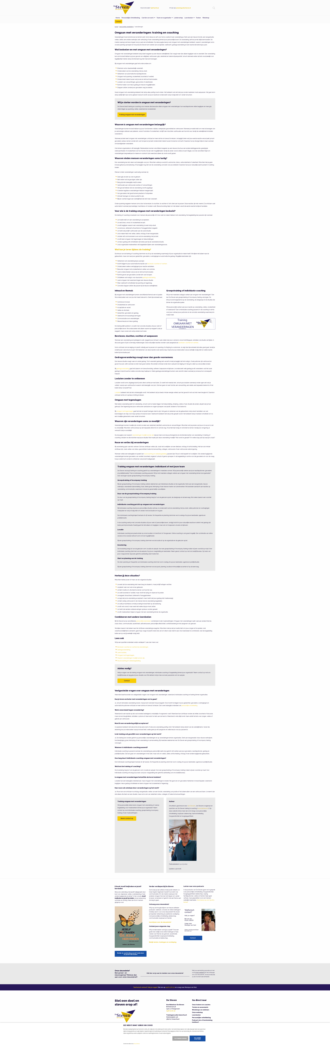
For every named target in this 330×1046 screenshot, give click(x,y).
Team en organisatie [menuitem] (163, 18)
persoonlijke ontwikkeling (126, 26)
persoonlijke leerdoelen (143, 621)
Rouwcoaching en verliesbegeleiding (129, 661)
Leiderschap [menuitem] (178, 18)
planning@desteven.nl (183, 8)
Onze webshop (197, 1012)
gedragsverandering (149, 277)
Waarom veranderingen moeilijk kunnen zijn (131, 658)
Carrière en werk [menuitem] (148, 18)
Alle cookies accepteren (197, 1038)
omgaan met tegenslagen (125, 411)
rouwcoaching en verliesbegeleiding (155, 454)
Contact (127, 681)
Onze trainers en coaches (201, 1004)
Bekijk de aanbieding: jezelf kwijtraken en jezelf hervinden (130, 953)
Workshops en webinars (200, 1010)
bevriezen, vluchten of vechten (157, 264)
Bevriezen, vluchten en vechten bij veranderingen (132, 647)
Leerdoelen (196, 1015)
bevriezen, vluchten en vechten (188, 342)
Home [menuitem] (118, 18)
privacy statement (137, 1043)
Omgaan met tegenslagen (125, 655)
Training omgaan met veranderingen (132, 114)
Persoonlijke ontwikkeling (201, 1017)
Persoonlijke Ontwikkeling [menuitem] (131, 18)
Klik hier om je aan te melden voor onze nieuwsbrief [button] (165, 973)
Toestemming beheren (180, 1038)
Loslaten (117, 392)
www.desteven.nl (203, 808)
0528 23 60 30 (155, 8)
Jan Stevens (191, 806)
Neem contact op (127, 818)
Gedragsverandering (123, 650)
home (116, 26)
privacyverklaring (200, 972)
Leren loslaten (121, 652)
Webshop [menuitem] (205, 18)
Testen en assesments (200, 1007)
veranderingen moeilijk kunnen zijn (143, 435)
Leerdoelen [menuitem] (189, 18)
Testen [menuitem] (198, 18)
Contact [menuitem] (118, 21)
